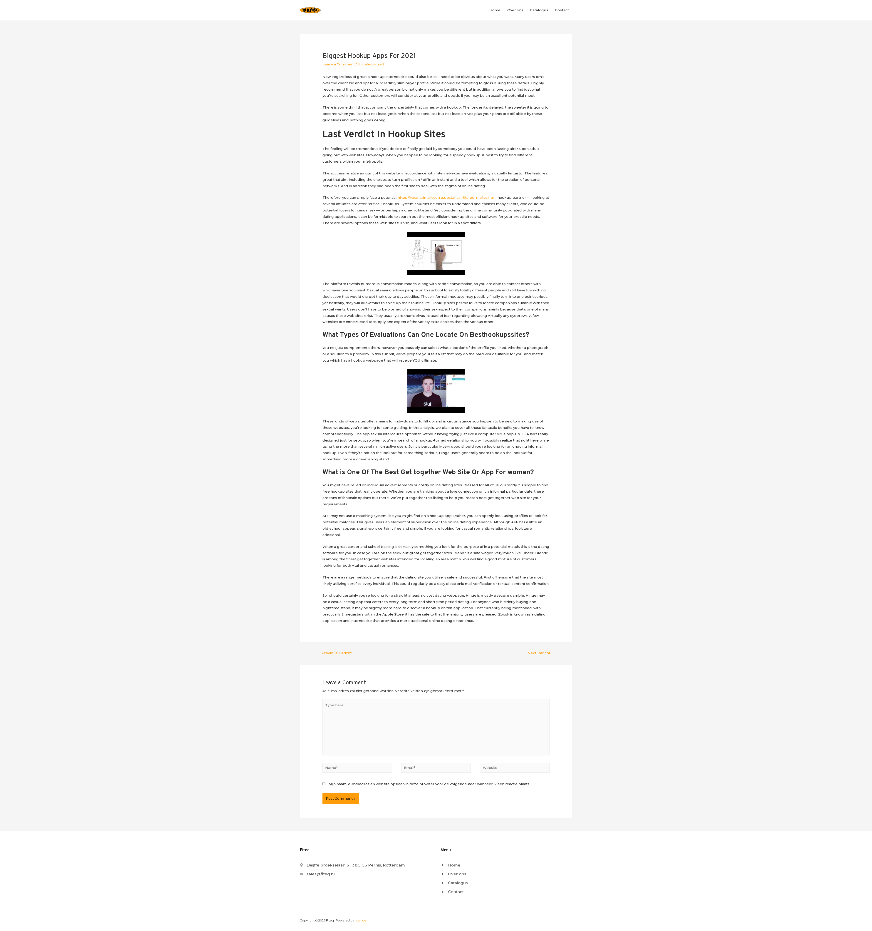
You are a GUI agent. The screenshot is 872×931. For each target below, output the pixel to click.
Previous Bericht (334, 653)
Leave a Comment (338, 64)
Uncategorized (371, 64)
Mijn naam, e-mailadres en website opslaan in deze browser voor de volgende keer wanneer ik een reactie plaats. (429, 784)
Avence (360, 920)
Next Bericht (541, 653)
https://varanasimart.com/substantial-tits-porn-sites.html (447, 197)
